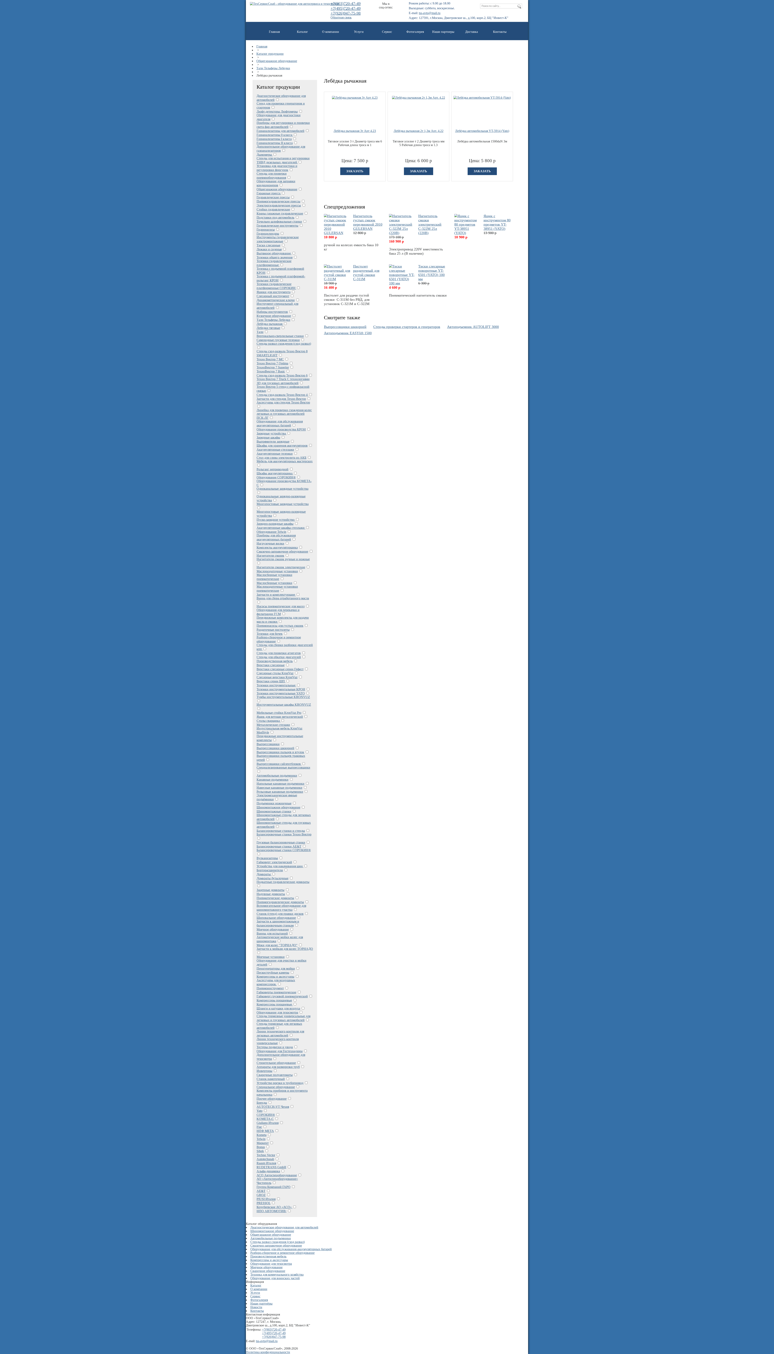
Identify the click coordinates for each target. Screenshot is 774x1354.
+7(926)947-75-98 (346, 13)
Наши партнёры (261, 1303)
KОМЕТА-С (265, 1119)
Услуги (359, 31)
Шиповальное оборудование (276, 917)
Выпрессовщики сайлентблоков (279, 764)
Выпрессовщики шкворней (275, 748)
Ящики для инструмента (273, 292)
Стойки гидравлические (273, 209)
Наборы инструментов (272, 311)
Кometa (261, 1135)
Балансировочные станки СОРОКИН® (284, 850)
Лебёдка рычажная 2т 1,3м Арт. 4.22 (418, 131)
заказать (354, 171)
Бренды (262, 1102)
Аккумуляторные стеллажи (275, 449)
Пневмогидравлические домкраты (280, 902)
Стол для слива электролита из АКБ (281, 457)
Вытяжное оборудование (274, 253)
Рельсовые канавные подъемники (280, 791)
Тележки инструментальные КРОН (281, 689)
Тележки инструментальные (276, 685)
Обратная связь (341, 17)
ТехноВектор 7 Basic (271, 371)
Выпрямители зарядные (273, 441)
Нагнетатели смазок (270, 555)
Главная (274, 31)
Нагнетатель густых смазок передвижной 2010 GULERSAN (367, 222)
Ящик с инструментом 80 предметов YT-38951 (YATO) (497, 222)
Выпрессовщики (268, 744)
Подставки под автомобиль (275, 217)
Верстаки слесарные (271, 665)
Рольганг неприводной (272, 469)
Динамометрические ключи (276, 300)
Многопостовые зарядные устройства (283, 504)
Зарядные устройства (272, 433)
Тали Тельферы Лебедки (273, 68)
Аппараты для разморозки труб (278, 1067)
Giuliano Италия (268, 1123)
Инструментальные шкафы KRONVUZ (284, 704)
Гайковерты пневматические (276, 992)
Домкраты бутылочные (272, 878)
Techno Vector (266, 1155)
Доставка (471, 31)
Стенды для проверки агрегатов (279, 653)
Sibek (260, 1151)
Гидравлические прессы (273, 197)
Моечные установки (271, 957)
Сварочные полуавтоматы (275, 1075)
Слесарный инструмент (273, 296)
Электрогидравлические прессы (279, 205)
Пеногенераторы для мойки (276, 968)
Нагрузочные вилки (270, 543)
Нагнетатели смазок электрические (281, 567)
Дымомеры (265, 154)
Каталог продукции (270, 53)
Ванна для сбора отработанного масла (283, 598)
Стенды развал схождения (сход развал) (284, 343)
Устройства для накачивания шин (280, 866)
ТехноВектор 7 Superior (273, 367)
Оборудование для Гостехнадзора (280, 1051)
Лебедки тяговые (268, 328)
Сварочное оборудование (267, 1271)
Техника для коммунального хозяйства (277, 1274)
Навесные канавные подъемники (279, 787)
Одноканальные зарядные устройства (282, 488)
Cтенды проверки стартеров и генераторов (406, 327)
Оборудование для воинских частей (275, 1278)
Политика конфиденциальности (268, 1352)
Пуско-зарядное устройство (276, 519)
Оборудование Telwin (271, 531)
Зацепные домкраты (270, 890)
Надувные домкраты (271, 894)
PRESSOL (263, 1203)
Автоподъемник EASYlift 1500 (348, 333)
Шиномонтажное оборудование (278, 807)
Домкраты (264, 874)
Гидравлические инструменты (277, 225)
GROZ (261, 1195)
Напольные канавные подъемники (280, 783)
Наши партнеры (443, 31)
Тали (260, 332)
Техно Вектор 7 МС (270, 359)
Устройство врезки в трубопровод (280, 1083)
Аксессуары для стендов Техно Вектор (283, 402)
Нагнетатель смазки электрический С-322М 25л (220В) (429, 224)
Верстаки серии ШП (271, 681)
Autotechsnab (265, 1159)
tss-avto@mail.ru (429, 13)
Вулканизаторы (267, 858)
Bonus (261, 1147)
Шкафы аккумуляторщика (275, 473)
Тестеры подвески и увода (275, 1047)
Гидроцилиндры (268, 233)
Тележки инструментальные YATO (281, 693)
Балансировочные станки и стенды (281, 830)
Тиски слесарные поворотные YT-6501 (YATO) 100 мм (431, 272)
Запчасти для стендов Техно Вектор (281, 398)
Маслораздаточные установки (277, 571)
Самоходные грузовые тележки (278, 340)
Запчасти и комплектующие (276, 594)
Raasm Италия (266, 1163)
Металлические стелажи (273, 724)
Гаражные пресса (269, 193)
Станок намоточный (271, 1079)
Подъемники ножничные (274, 803)
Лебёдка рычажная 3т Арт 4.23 (355, 131)
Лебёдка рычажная (270, 324)
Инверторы (264, 1071)
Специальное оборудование (276, 1087)
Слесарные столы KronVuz (275, 673)
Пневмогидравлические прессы (278, 201)
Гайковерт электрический (274, 862)
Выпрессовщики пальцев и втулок (280, 752)
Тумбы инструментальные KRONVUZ (283, 697)
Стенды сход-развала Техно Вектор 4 (282, 394)
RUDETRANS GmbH (271, 1167)
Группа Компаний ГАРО (273, 1187)
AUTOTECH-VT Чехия (273, 1106)
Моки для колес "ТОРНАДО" (277, 945)
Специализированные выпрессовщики (283, 767)
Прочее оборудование (272, 1098)
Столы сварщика (269, 720)
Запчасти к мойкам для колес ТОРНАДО (285, 948)
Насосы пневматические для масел (281, 606)
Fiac (259, 1127)
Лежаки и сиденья (269, 249)
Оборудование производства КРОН (281, 429)
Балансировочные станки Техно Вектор (284, 834)
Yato (259, 1110)
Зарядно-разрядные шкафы (275, 523)
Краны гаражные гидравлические (280, 213)
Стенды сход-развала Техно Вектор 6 (282, 375)
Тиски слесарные (268, 245)
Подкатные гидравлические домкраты (283, 882)
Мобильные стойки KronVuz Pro (279, 712)
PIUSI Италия (266, 1199)
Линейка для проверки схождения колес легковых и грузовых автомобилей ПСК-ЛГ (284, 413)
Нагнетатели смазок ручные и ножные (283, 559)
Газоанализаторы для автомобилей (280, 131)
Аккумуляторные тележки (275, 453)
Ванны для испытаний (272, 933)
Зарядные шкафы (268, 437)
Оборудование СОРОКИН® (276, 477)
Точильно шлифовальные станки (279, 221)
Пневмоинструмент (270, 988)
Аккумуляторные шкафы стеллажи (281, 527)
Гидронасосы (266, 229)
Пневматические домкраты (275, 898)
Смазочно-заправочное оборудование (282, 551)
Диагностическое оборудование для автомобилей (284, 1227)
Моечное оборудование (273, 929)
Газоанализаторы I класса (274, 139)
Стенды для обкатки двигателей (279, 657)
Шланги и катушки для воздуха (278, 1008)
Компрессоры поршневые (274, 1000)
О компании (330, 31)
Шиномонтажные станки (274, 811)
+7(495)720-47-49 (346, 8)
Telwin (261, 1139)
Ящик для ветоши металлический (280, 716)
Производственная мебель (275, 661)
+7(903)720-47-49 (346, 3)
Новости (256, 1307)
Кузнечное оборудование (274, 315)
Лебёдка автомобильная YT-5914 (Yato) (482, 131)
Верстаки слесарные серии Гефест (280, 669)
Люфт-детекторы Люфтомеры (277, 111)
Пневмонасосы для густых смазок (280, 625)
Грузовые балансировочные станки (281, 842)
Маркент (263, 1143)
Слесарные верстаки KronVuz (277, 677)
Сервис (387, 31)
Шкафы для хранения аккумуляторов (282, 445)
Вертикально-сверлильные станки (280, 336)
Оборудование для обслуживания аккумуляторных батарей (291, 1249)
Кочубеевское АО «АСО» (274, 1207)
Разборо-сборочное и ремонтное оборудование (282, 1252)
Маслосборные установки (274, 583)
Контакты (500, 31)
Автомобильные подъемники (277, 775)
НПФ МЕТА (265, 1131)
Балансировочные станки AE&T (279, 846)
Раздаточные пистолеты (273, 629)
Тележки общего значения (274, 257)
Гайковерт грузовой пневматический (282, 996)
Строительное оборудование (276, 1063)
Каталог (302, 31)
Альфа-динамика (268, 1171)
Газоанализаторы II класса (275, 143)
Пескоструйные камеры (273, 972)
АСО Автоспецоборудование (277, 1175)
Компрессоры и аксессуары (275, 976)
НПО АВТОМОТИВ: (271, 1211)
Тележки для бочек (270, 633)
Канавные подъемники (272, 779)
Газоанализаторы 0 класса (275, 135)
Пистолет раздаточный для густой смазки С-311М (366, 272)
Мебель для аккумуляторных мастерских (285, 461)
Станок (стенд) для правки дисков (280, 913)
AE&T (261, 1191)
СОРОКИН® (266, 1114)
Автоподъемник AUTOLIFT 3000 (473, 327)
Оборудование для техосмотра (277, 1012)
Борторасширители (270, 870)
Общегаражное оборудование (276, 61)
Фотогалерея (415, 31)
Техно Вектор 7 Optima (272, 363)
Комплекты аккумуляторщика (277, 547)
